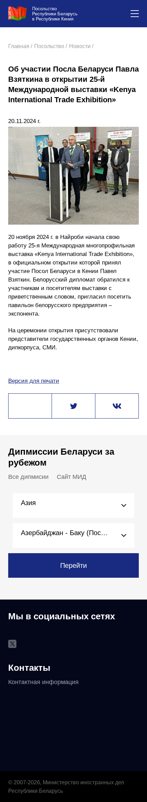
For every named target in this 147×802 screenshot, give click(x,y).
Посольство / (50, 46)
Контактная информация (43, 682)
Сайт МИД (71, 476)
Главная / (20, 46)
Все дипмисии (28, 476)
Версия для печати (33, 381)
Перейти (73, 565)
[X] (73, 406)
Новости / (81, 46)
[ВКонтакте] (117, 406)
